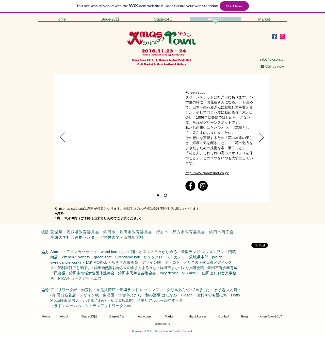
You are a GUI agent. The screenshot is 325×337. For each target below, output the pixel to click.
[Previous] (62, 137)
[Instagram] (203, 186)
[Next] (261, 137)
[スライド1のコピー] (158, 195)
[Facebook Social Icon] (274, 36)
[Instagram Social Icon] (282, 36)
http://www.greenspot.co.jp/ (207, 173)
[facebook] (190, 186)
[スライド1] (165, 195)
